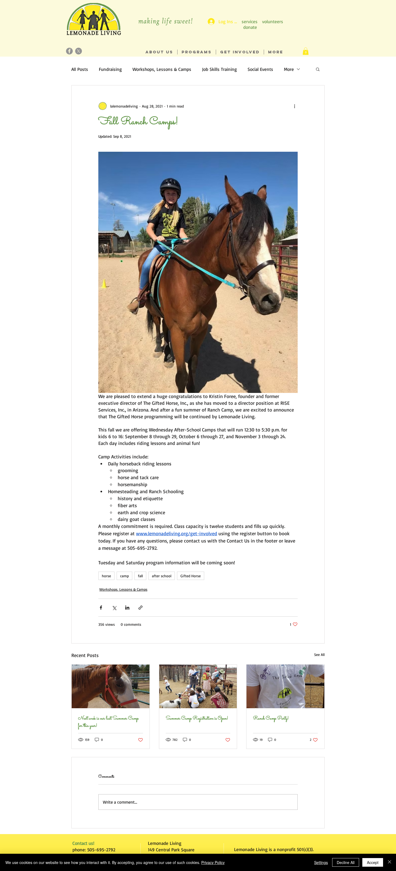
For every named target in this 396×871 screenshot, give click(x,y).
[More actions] (294, 106)
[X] (78, 51)
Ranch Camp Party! (271, 718)
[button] (306, 51)
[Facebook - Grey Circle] (69, 51)
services (250, 21)
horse (106, 575)
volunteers (272, 21)
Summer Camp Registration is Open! (197, 718)
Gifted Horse (190, 575)
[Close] (389, 862)
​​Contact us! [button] (83, 843)
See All (319, 654)
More (289, 69)
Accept (372, 862)
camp (124, 575)
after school (161, 575)
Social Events (260, 69)
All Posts (79, 69)
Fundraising (110, 69)
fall (140, 575)
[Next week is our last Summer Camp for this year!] (111, 686)
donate (250, 27)
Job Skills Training (219, 69)
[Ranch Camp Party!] (285, 686)
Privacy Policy (213, 862)
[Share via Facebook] (100, 607)
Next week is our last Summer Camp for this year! (108, 722)
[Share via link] (140, 607)
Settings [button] (321, 862)
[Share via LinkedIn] (127, 607)
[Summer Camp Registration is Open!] (198, 686)
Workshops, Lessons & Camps (162, 69)
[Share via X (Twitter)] (114, 607)
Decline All (346, 862)
